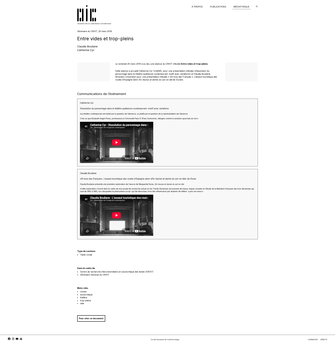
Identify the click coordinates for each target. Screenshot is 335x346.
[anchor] (21, 339)
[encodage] (257, 6)
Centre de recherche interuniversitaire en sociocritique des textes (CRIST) (116, 271)
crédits (323, 340)
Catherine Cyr (85, 50)
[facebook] (9, 339)
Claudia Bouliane (87, 46)
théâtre (83, 297)
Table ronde (86, 254)
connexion (313, 340)
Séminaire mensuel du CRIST (94, 274)
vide (82, 303)
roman (83, 291)
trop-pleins (85, 300)
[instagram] (13, 339)
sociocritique (86, 294)
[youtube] (17, 339)
